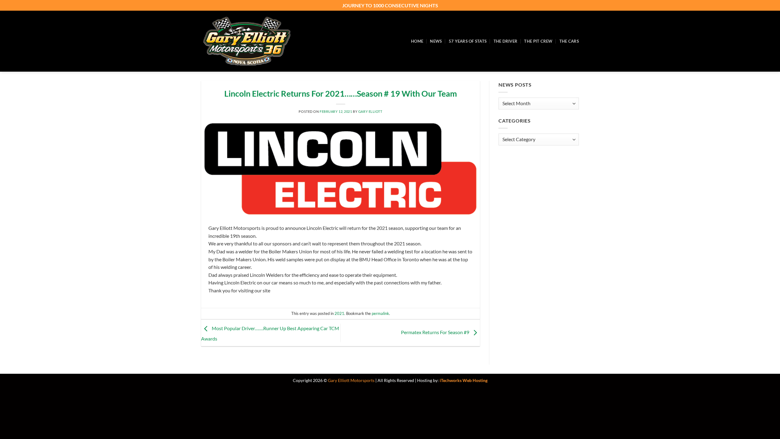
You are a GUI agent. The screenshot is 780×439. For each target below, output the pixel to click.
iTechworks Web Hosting (464, 380)
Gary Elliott (370, 111)
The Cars (569, 41)
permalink (380, 313)
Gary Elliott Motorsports (351, 380)
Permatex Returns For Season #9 (435, 332)
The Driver (506, 41)
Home (417, 41)
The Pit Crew (538, 41)
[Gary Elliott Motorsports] (246, 41)
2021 (339, 313)
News (436, 41)
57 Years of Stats (468, 41)
